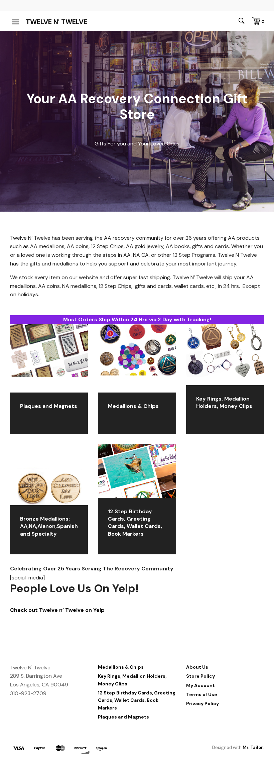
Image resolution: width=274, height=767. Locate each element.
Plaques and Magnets (123, 717)
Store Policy (200, 676)
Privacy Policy (202, 703)
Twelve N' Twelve (56, 21)
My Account (200, 685)
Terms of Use (201, 694)
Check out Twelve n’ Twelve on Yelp (57, 610)
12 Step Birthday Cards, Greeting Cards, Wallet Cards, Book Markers (136, 700)
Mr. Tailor (253, 747)
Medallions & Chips (121, 667)
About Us (197, 667)
